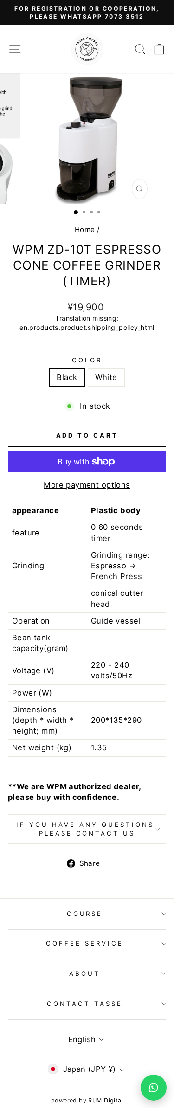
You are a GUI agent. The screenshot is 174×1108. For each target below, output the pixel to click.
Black (67, 377)
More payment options (87, 485)
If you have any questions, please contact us (86, 829)
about (84, 973)
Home (85, 229)
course (85, 913)
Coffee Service (84, 943)
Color (87, 360)
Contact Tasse (84, 1003)
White (106, 377)
